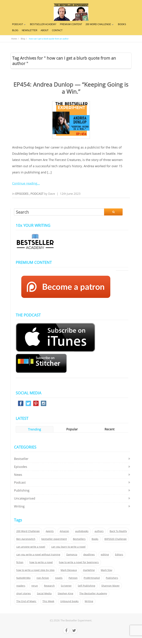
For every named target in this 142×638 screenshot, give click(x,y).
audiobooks (81, 531)
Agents (50, 531)
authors (99, 531)
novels (59, 577)
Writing (19, 506)
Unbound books (69, 601)
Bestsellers (79, 539)
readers (20, 585)
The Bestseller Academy (93, 593)
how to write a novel (41, 562)
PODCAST (17, 24)
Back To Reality (118, 531)
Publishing (21, 490)
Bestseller (21, 459)
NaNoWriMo (23, 577)
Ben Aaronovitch (25, 539)
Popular (72, 429)
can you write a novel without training (38, 554)
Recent (109, 429)
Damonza (71, 554)
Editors (119, 554)
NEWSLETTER (29, 30)
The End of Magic (26, 601)
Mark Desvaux (69, 570)
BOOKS (122, 24)
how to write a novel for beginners (79, 562)
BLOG (15, 30)
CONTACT (57, 30)
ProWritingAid (92, 577)
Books (95, 539)
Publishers (112, 577)
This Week (48, 601)
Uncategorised (24, 498)
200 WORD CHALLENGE (98, 24)
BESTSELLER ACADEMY (43, 24)
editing (105, 554)
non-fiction (43, 577)
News (18, 475)
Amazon (64, 531)
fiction (19, 562)
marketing (89, 570)
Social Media (44, 593)
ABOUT (44, 30)
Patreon (73, 577)
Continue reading (24, 183)
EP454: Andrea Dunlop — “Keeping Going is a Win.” (71, 87)
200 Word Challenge (28, 531)
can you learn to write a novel (68, 546)
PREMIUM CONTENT (71, 24)
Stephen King (65, 593)
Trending (34, 429)
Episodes (22, 194)
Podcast (37, 194)
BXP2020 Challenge (115, 539)
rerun (34, 585)
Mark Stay (106, 570)
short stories (23, 593)
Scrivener (66, 585)
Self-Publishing (86, 585)
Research (49, 585)
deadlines (89, 554)
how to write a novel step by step (35, 570)
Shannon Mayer (110, 585)
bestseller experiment (54, 539)
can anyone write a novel (30, 546)
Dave (51, 194)
